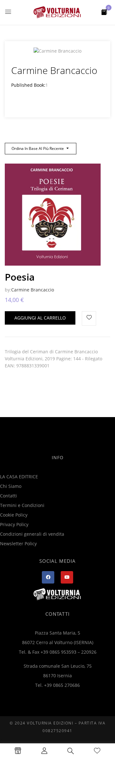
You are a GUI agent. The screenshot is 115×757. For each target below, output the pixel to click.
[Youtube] (67, 577)
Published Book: (28, 85)
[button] (104, 12)
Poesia (19, 276)
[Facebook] (48, 577)
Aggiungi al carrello (40, 318)
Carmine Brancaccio (32, 290)
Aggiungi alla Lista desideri (89, 318)
